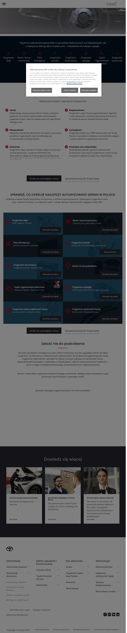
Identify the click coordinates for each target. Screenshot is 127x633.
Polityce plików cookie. (74, 83)
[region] (63, 79)
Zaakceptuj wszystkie (88, 90)
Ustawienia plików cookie (41, 90)
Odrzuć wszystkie (70, 90)
